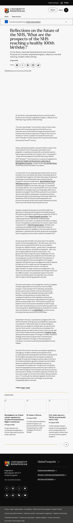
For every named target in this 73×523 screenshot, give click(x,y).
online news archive (33, 22)
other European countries (38, 216)
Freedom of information (60, 513)
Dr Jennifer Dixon (50, 163)
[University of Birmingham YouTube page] (25, 495)
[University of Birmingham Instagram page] (7, 488)
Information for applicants (44, 513)
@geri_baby (25, 388)
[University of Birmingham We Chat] (19, 495)
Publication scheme (29, 513)
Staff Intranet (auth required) (42, 509)
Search (53, 10)
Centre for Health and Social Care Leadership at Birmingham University (33, 162)
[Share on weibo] (38, 65)
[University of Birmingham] (15, 10)
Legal (11, 509)
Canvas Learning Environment (14, 513)
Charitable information (11, 517)
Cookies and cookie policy (27, 517)
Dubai (66, 3)
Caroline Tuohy (50, 332)
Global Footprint (47, 461)
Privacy (7, 509)
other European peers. (36, 225)
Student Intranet (57, 509)
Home (6, 16)
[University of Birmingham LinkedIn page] (13, 488)
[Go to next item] (66, 444)
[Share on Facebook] (17, 65)
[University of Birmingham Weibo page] (13, 495)
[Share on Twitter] (22, 65)
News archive (16, 16)
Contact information (54, 517)
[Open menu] (66, 10)
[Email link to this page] (33, 65)
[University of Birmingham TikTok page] (7, 495)
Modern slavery (18, 509)
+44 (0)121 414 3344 (14, 480)
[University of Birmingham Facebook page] (25, 488)
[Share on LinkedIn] (27, 65)
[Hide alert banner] (66, 22)
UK (62, 3)
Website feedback (41, 517)
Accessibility (28, 509)
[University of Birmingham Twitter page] (19, 488)
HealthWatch (38, 310)
